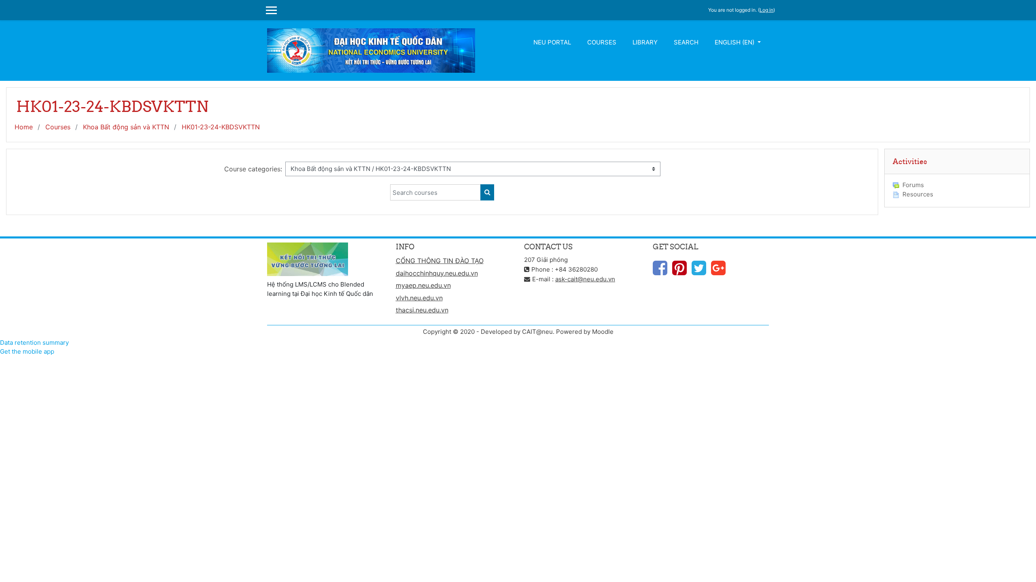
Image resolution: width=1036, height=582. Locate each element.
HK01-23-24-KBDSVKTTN (221, 127)
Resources (917, 194)
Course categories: (253, 169)
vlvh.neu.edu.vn (419, 298)
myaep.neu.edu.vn (423, 285)
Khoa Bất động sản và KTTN (126, 127)
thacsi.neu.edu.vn (422, 310)
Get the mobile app (27, 351)
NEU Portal (552, 42)
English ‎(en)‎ (735, 42)
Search (686, 42)
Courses (601, 42)
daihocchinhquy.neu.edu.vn (437, 273)
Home (24, 127)
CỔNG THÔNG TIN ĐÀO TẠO (440, 261)
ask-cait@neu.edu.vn (585, 279)
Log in (766, 10)
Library (645, 42)
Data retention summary (34, 342)
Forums (913, 185)
